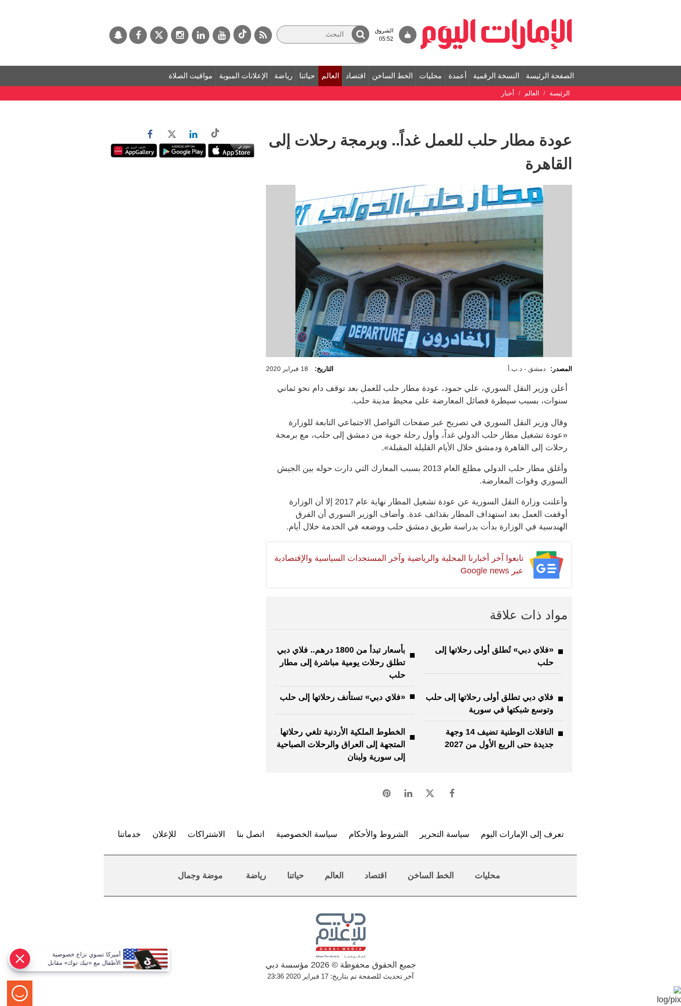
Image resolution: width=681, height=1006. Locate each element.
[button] (360, 34)
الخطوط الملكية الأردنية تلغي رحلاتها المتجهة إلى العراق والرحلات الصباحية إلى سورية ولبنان (341, 744)
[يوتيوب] (221, 35)
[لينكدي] (200, 35)
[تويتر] (159, 35)
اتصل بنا (251, 834)
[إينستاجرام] (180, 35)
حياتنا (307, 76)
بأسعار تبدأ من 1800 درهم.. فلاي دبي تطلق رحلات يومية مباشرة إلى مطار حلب (341, 662)
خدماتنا (129, 834)
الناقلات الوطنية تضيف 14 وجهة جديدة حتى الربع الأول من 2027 (499, 738)
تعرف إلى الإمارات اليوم (522, 834)
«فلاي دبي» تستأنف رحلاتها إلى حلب (342, 697)
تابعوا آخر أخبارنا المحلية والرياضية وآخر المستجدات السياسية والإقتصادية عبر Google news (398, 564)
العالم (330, 76)
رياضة (283, 76)
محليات (430, 76)
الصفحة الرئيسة (550, 76)
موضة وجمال (200, 875)
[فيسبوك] (138, 35)
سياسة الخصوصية (306, 834)
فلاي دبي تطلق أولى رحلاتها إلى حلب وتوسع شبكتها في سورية (490, 703)
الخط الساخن (392, 76)
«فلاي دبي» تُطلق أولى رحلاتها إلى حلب (494, 656)
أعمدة (457, 76)
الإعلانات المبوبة (243, 76)
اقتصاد (356, 76)
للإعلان (164, 834)
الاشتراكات (206, 834)
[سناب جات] (118, 35)
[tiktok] (242, 34)
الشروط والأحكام (378, 834)
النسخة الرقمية (496, 76)
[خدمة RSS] (263, 35)
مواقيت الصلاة (191, 76)
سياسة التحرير (444, 834)
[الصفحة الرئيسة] (496, 4)
